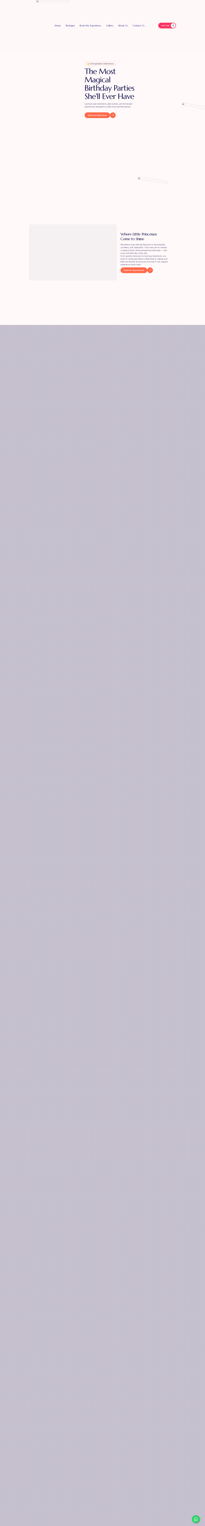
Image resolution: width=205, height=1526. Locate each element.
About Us (123, 25)
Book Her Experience (90, 25)
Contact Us (138, 25)
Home (58, 25)
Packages (70, 25)
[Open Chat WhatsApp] (196, 1519)
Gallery (109, 25)
